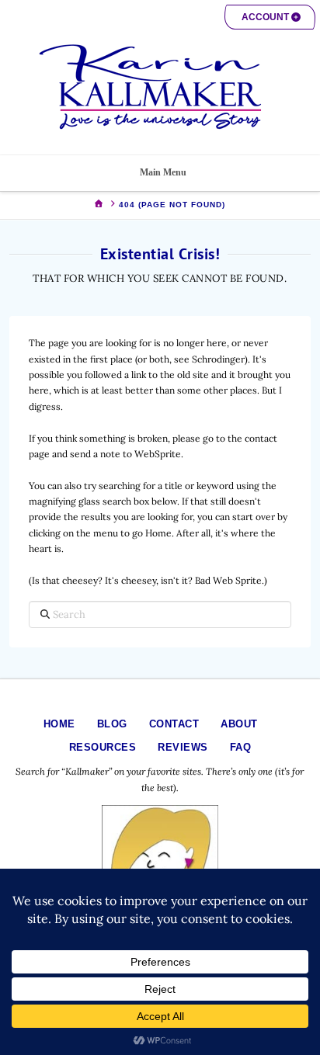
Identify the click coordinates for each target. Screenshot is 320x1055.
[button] (269, 17)
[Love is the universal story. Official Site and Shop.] (160, 87)
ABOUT (239, 724)
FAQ (241, 747)
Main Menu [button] (163, 172)
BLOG (112, 724)
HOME (59, 724)
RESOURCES (103, 747)
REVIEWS (183, 747)
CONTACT (174, 724)
